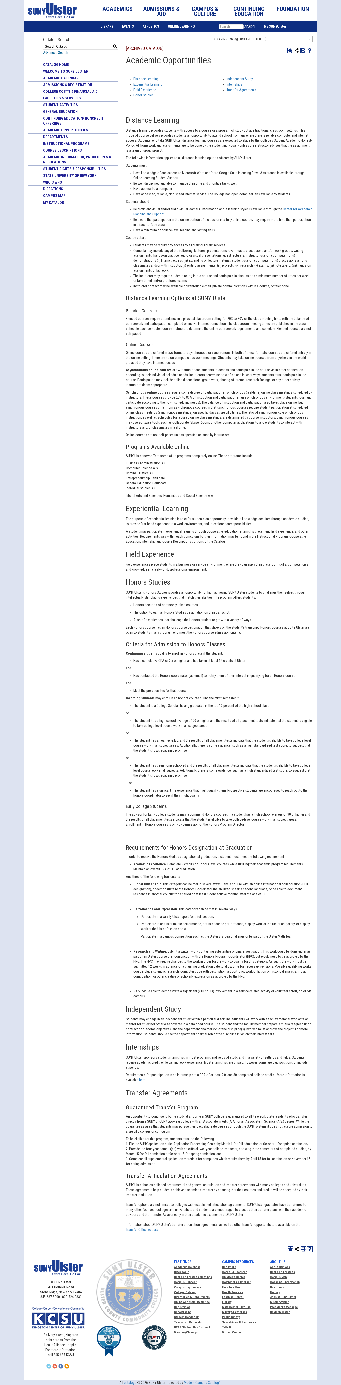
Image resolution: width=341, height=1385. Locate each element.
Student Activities (60, 105)
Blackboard (181, 1272)
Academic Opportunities (65, 130)
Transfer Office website (142, 1230)
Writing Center (231, 1332)
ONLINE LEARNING (181, 26)
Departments (55, 137)
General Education (60, 111)
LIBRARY (107, 26)
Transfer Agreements (242, 90)
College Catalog (185, 1292)
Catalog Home (56, 64)
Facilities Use (231, 1287)
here (142, 1080)
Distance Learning (146, 79)
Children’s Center (233, 1277)
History (275, 1292)
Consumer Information (285, 1282)
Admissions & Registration (67, 85)
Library (226, 1302)
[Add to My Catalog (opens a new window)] (290, 50)
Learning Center (233, 1297)
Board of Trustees (282, 1272)
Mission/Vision (279, 1302)
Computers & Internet (236, 1282)
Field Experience (144, 90)
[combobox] (263, 39)
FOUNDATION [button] (293, 8)
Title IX (227, 1327)
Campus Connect (185, 1282)
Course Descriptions (62, 150)
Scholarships (182, 1312)
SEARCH (250, 27)
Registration (182, 1307)
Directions (53, 189)
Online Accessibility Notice (192, 1302)
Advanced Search (55, 53)
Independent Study (240, 79)
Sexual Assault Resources (239, 1322)
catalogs (130, 1383)
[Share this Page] (296, 50)
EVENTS (128, 26)
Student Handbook (186, 1317)
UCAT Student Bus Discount (192, 1327)
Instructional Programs (66, 143)
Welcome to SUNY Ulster (65, 71)
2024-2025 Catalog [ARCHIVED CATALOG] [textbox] (240, 39)
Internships (234, 84)
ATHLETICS (151, 26)
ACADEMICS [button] (117, 8)
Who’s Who (52, 182)
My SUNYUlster (275, 26)
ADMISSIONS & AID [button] (161, 11)
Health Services (232, 1292)
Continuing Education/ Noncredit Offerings (73, 121)
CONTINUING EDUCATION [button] (249, 11)
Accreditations (280, 1267)
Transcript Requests (188, 1322)
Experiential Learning (147, 84)
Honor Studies (143, 95)
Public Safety (231, 1317)
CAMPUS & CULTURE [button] (205, 11)
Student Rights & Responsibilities (74, 169)
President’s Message (284, 1307)
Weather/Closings (186, 1332)
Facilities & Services (62, 98)
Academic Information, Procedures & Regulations (77, 159)
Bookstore (229, 1267)
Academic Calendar (61, 78)
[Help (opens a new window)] (309, 50)
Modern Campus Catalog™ (202, 1383)
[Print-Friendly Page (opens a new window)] (303, 50)
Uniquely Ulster (280, 1312)
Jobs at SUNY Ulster (283, 1297)
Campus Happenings (187, 1287)
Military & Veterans (234, 1312)
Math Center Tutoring (236, 1307)
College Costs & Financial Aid (70, 91)
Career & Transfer (234, 1272)
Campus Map (54, 195)
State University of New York (69, 175)
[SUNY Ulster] (51, 10)
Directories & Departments (192, 1297)
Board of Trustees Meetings (193, 1277)
